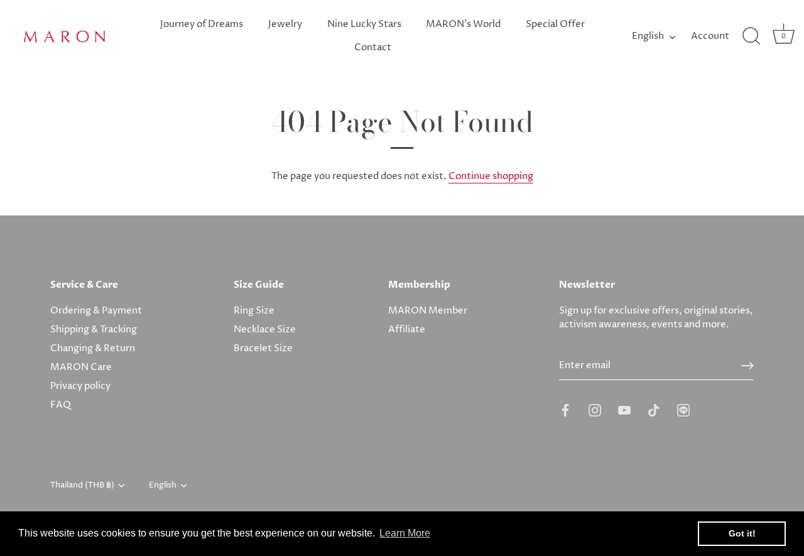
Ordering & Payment (96, 310)
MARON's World (463, 24)
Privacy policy (80, 386)
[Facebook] (565, 410)
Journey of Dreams (201, 24)
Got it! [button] (742, 533)
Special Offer (555, 24)
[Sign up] (747, 365)
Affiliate (406, 329)
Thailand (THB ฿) (82, 486)
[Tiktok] (654, 410)
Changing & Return (92, 348)
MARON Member (427, 310)
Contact (372, 47)
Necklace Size (265, 329)
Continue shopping (490, 176)
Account (710, 36)
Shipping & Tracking (93, 329)
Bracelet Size (263, 348)
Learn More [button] (404, 533)
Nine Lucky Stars (364, 24)
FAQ (60, 405)
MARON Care (81, 367)
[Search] (751, 36)
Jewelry (285, 24)
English (648, 36)
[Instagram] (595, 410)
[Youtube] (624, 410)
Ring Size (254, 310)
